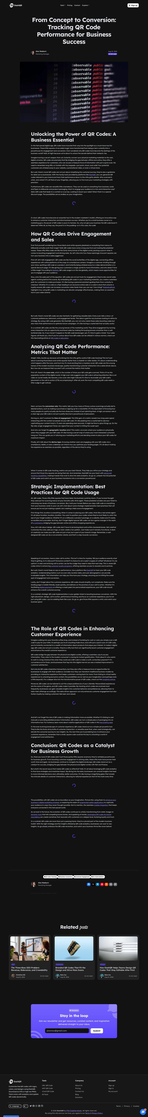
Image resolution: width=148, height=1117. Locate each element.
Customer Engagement (83, 876)
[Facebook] (34, 1106)
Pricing (78, 1088)
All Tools (45, 1094)
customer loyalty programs (61, 566)
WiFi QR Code (47, 1088)
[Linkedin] (39, 1106)
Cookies (136, 1106)
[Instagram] (36, 1106)
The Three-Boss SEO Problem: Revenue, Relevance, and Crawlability (29, 968)
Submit (96, 1030)
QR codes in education (59, 338)
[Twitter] (31, 1106)
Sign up (111, 1085)
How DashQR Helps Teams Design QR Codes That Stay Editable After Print (118, 968)
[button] (133, 5)
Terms (118, 1106)
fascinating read (106, 722)
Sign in (111, 1088)
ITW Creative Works (74, 1111)
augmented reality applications (92, 802)
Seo (13, 964)
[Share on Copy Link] (115, 884)
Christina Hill (20, 975)
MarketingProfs (109, 287)
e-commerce (38, 523)
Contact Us (79, 1091)
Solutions (78, 1097)
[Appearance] (25, 1106)
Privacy (127, 1106)
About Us (78, 1085)
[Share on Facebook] (89, 884)
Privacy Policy (97, 1113)
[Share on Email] (111, 884)
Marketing (59, 964)
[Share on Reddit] (106, 884)
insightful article (109, 679)
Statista (55, 270)
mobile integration (101, 805)
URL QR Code (47, 1085)
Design (103, 964)
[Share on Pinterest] (102, 884)
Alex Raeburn (41, 51)
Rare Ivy (63, 975)
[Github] (42, 1106)
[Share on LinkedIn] (97, 884)
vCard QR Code (48, 1091)
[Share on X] (93, 884)
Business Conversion (66, 876)
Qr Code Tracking (51, 876)
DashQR (92, 175)
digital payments (46, 587)
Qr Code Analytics (98, 876)
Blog (77, 1094)
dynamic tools (36, 814)
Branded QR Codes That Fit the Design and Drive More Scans (70, 968)
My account (113, 1091)
